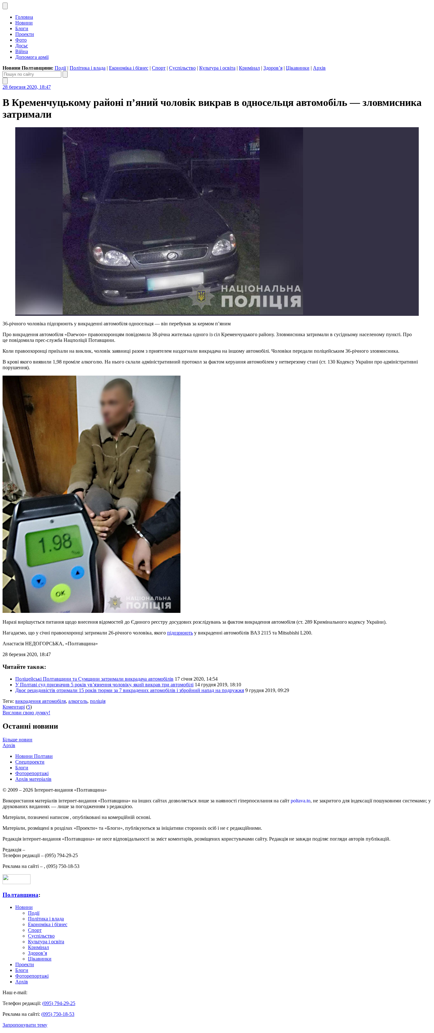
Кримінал (249, 68)
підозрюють (180, 632)
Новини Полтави (34, 756)
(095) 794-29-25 (58, 1003)
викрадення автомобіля (40, 701)
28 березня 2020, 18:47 (27, 87)
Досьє (21, 45)
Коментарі (14, 707)
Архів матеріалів (33, 779)
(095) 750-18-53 (57, 1014)
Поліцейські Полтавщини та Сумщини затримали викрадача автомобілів (94, 679)
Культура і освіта (217, 68)
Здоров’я (272, 68)
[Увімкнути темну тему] (5, 6)
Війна (21, 51)
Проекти (24, 34)
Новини (24, 22)
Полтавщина (20, 894)
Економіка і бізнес (128, 68)
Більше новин (17, 739)
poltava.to (300, 800)
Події (60, 68)
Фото (21, 40)
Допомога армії (32, 57)
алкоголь (77, 701)
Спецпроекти (29, 762)
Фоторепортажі (32, 773)
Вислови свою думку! (26, 712)
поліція (97, 701)
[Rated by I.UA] (17, 882)
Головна (24, 17)
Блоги (21, 28)
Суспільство (182, 68)
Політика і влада (87, 68)
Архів (319, 68)
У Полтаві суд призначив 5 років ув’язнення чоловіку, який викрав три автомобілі (104, 684)
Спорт (159, 68)
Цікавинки (297, 68)
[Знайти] (65, 74)
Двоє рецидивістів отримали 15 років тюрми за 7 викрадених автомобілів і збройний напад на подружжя (129, 690)
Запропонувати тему (25, 1025)
